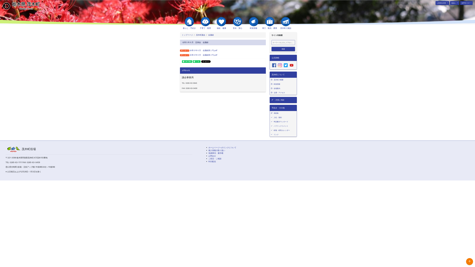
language (442, 3)
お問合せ (212, 156)
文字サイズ (466, 3)
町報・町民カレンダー (282, 130)
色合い (454, 3)
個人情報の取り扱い (216, 150)
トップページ (187, 35)
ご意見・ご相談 (214, 158)
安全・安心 (237, 28)
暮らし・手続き (189, 28)
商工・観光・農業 (269, 28)
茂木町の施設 (285, 28)
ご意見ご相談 (279, 100)
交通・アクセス (279, 93)
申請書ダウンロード (281, 122)
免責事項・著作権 (215, 153)
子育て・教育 (205, 28)
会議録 (211, 35)
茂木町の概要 (278, 80)
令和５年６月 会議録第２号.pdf (203, 55)
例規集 (276, 113)
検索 (283, 49)
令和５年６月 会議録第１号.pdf (203, 50)
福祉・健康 (221, 28)
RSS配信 (212, 161)
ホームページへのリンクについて (222, 147)
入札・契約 (278, 117)
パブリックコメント (281, 126)
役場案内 (277, 88)
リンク (276, 134)
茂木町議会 (200, 35)
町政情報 (253, 28)
